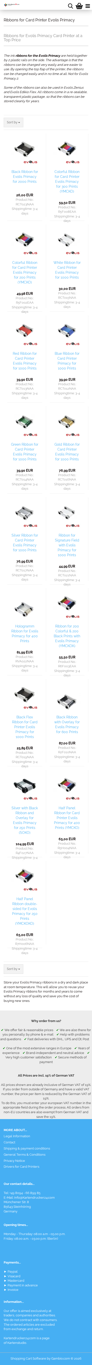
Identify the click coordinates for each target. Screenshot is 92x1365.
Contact (9, 1142)
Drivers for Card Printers (21, 1166)
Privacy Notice (14, 1161)
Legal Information (17, 1136)
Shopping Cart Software (28, 1358)
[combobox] (13, 122)
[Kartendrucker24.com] (10, 5)
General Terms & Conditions (24, 1154)
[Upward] (78, 1357)
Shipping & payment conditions (27, 1148)
